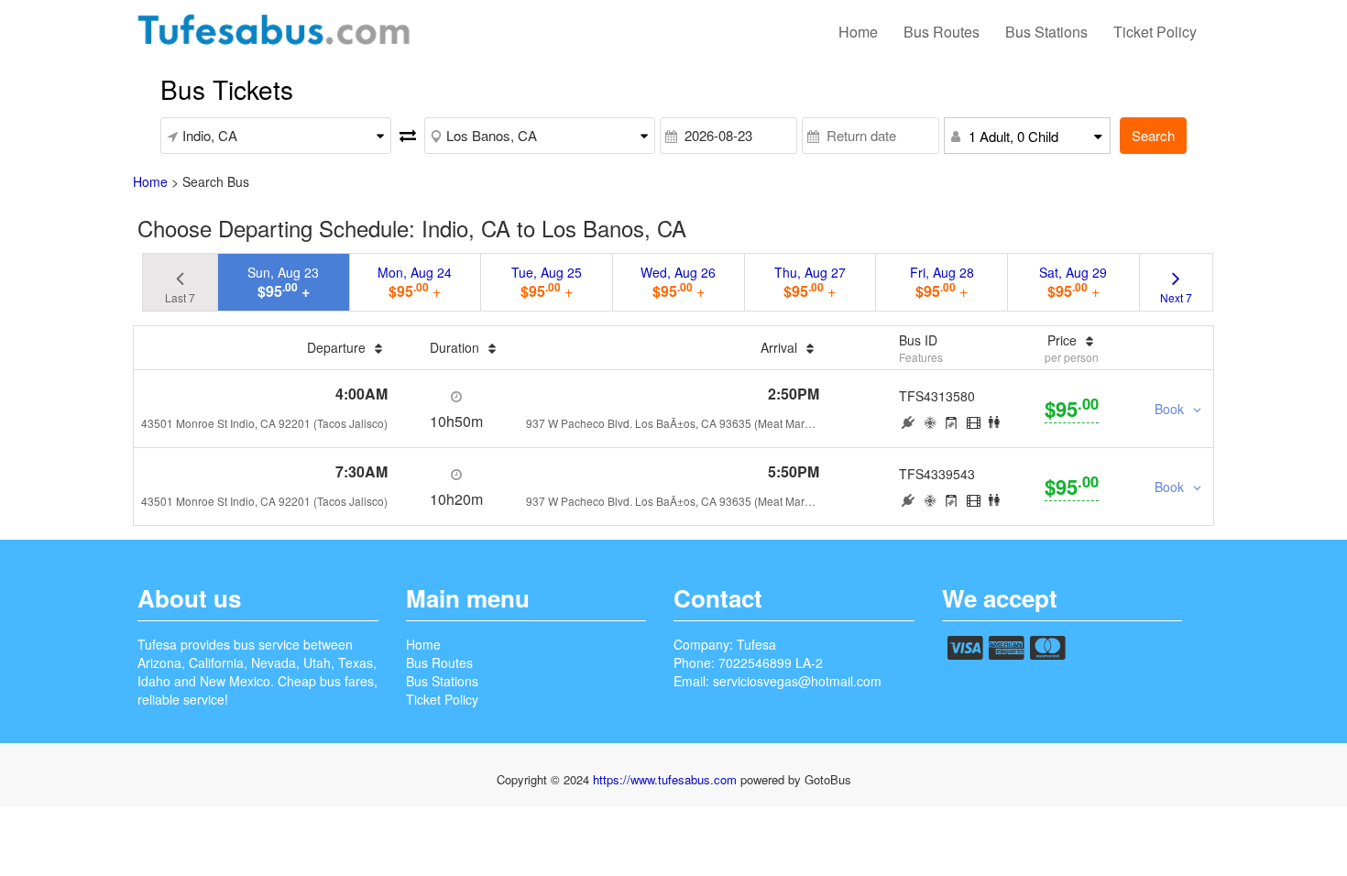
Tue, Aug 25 (546, 282)
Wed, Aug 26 (678, 282)
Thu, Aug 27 (810, 282)
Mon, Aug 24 (415, 282)
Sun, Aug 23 (283, 282)
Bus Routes (941, 31)
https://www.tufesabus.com (666, 779)
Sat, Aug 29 (1073, 282)
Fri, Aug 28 (942, 282)
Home (858, 31)
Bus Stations (1046, 31)
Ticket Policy (1155, 31)
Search (1153, 135)
